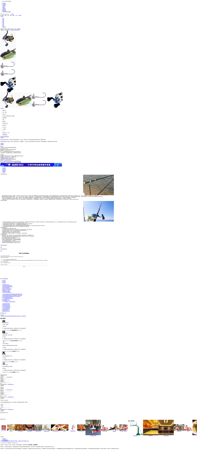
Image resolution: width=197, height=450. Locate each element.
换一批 (5, 313)
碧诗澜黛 (114, 431)
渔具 (15, 28)
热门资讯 (4, 281)
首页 (3, 18)
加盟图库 (4, 3)
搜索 (12, 14)
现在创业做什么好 (5, 299)
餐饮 (5, 15)
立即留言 (2, 136)
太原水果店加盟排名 (6, 287)
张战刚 (6, 333)
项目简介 (4, 167)
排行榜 (3, 6)
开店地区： (2, 376)
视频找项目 (4, 10)
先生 (2, 405)
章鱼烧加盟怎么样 (5, 284)
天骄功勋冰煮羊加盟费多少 (7, 285)
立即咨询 (2, 398)
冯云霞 (6, 364)
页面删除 (2, 144)
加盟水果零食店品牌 (6, 304)
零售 (13, 28)
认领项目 (2, 143)
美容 (8, 15)
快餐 (13, 15)
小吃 (16, 15)
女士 (2, 406)
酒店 (3, 24)
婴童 (3, 22)
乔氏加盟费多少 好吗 (6, 300)
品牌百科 (4, 5)
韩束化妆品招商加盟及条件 (7, 297)
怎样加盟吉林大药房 (6, 305)
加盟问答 (4, 9)
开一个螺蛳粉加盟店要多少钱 (7, 298)
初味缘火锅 (179, 431)
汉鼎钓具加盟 (4, 439)
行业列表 (4, 4)
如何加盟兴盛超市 (5, 310)
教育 (11, 15)
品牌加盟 (18, 28)
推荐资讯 (4, 282)
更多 (1, 247)
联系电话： (2, 381)
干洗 (3, 23)
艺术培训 (19, 15)
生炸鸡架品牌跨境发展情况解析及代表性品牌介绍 (11, 296)
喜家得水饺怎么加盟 (6, 290)
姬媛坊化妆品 (46, 431)
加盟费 (3, 172)
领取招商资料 (6, 136)
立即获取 (2, 385)
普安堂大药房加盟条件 (6, 306)
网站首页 (9, 28)
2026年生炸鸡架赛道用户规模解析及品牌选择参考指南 (12, 294)
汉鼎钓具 (4, 438)
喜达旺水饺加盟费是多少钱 (7, 286)
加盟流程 (4, 171)
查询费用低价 (4, 134)
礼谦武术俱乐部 (93, 435)
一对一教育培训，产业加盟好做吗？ (9, 301)
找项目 (3, 7)
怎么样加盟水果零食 (6, 303)
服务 (3, 25)
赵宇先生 (7, 322)
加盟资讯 (4, 8)
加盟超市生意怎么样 (6, 311)
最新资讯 (4, 280)
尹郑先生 (7, 343)
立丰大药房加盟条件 (6, 307)
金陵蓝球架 (135, 435)
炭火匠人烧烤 (3, 430)
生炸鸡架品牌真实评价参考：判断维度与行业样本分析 (12, 295)
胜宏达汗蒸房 (166, 435)
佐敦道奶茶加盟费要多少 (6, 292)
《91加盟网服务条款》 (10, 384)
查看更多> (6, 278)
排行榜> (2, 16)
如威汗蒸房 (151, 435)
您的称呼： (2, 378)
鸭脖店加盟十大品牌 (6, 291)
